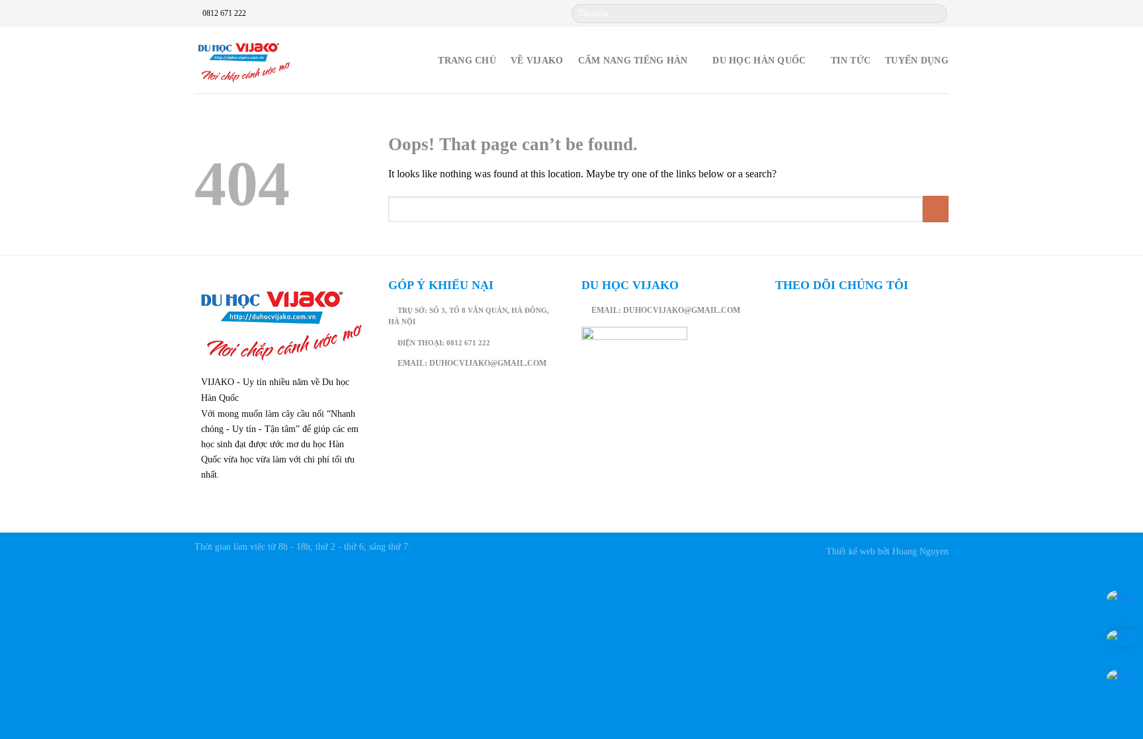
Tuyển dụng (917, 60)
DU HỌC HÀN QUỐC (759, 60)
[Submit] (936, 14)
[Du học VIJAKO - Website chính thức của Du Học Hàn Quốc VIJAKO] (244, 60)
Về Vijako (537, 60)
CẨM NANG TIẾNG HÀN (633, 60)
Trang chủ (467, 60)
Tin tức (850, 60)
